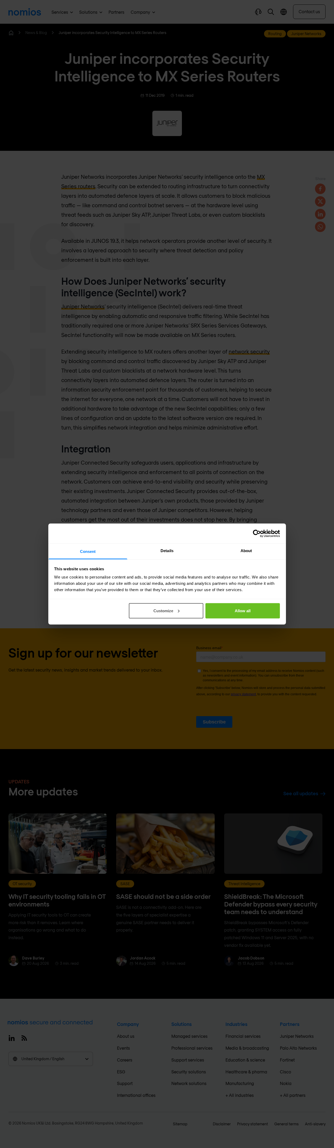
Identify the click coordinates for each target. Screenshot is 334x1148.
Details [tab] (167, 550)
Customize (163, 610)
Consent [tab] (88, 551)
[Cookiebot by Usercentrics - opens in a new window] (257, 533)
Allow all (243, 610)
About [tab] (246, 550)
